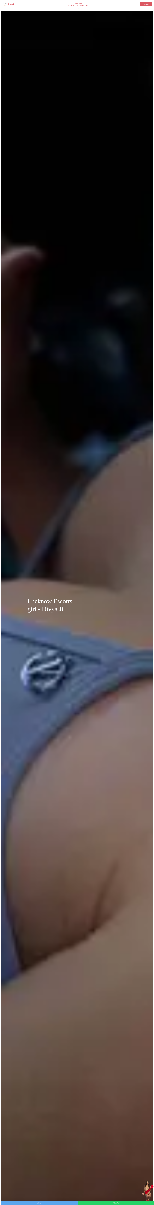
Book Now (146, 4)
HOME (65, 8)
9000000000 (78, 3)
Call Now (39, 1203)
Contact (90, 8)
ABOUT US (72, 8)
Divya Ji (11, 4)
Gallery (79, 8)
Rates (84, 8)
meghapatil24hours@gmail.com (78, 5)
